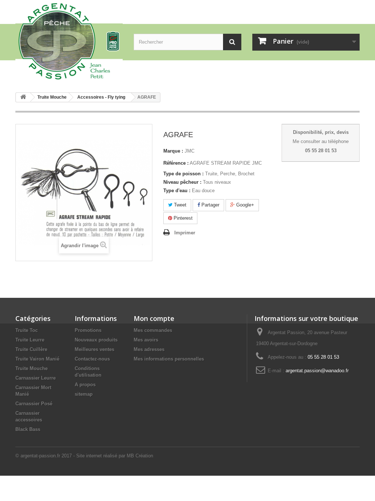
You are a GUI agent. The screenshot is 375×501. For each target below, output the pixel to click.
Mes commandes (153, 330)
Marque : (173, 151)
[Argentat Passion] (69, 40)
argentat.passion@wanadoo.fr (317, 370)
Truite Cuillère (31, 349)
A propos (85, 384)
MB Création (140, 455)
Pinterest (182, 218)
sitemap (84, 394)
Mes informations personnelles (169, 359)
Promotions (88, 330)
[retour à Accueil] (23, 97)
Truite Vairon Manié (37, 359)
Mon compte (154, 318)
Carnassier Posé (33, 403)
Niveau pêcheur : (182, 182)
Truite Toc (26, 330)
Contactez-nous (92, 359)
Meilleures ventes (94, 349)
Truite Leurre (29, 340)
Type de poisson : (183, 173)
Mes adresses (149, 349)
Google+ (244, 205)
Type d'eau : (176, 190)
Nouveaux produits (96, 340)
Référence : (176, 163)
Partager (209, 205)
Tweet (179, 205)
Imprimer (184, 232)
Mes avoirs (146, 340)
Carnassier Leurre (35, 378)
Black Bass (27, 429)
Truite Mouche (31, 368)
